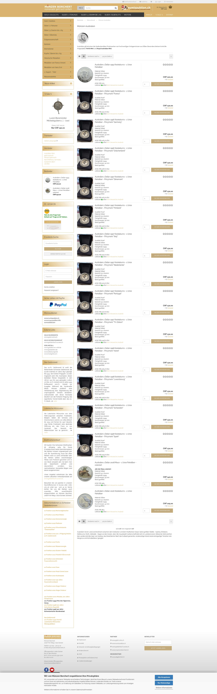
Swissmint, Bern (49, 162)
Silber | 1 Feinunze (70, 15)
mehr (55, 401)
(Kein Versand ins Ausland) (115, 85)
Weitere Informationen (164, 688)
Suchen (58, 249)
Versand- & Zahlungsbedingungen (89, 647)
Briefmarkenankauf (130, 1)
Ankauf (149, 15)
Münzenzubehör (50, 77)
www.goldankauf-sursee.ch (53, 478)
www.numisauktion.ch (119, 643)
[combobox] (93, 56)
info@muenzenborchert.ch (56, 647)
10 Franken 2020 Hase (51, 567)
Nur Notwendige (164, 683)
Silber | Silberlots (113, 15)
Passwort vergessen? (51, 290)
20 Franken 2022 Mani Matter (54, 515)
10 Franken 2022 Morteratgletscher (56, 510)
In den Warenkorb (162, 84)
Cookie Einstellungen (85, 661)
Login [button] (159, 1)
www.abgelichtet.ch (118, 657)
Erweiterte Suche (58, 254)
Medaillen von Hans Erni (53, 67)
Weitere (127, 15)
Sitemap (169, 15)
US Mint (47, 164)
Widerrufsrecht (83, 650)
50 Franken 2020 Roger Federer (55, 590)
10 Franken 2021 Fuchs (52, 542)
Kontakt (81, 643)
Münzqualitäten (49, 624)
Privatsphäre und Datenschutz (88, 658)
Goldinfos (144, 1)
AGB (80, 654)
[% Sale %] (71, 94)
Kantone (47, 44)
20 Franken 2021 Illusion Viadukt (55, 550)
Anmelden (58, 282)
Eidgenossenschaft (51, 39)
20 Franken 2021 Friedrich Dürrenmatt (57, 555)
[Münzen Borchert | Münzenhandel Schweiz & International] (59, 7)
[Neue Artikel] (71, 83)
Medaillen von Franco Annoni (54, 63)
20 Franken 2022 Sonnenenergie (55, 519)
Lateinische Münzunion (52, 622)
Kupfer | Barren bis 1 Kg (52, 53)
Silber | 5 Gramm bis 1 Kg (91, 15)
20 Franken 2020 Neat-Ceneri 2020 (56, 571)
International (48, 49)
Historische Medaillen (52, 58)
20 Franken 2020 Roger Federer (55, 586)
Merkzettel (169, 1)
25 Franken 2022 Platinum (53, 523)
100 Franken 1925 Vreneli (52, 620)
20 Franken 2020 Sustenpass (54, 575)
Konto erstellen (49, 287)
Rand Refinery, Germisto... (52, 160)
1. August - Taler (50, 72)
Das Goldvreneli (49, 617)
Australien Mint (49, 153)
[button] (151, 1)
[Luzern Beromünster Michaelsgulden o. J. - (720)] (58, 106)
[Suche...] (116, 8)
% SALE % (159, 15)
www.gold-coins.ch (118, 640)
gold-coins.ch (48, 155)
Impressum (82, 640)
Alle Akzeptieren (164, 677)
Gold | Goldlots (51, 15)
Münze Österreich (50, 157)
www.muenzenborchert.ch (120, 650)
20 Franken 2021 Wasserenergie (55, 546)
